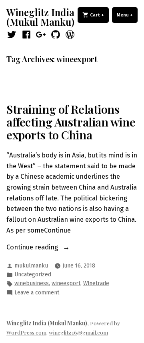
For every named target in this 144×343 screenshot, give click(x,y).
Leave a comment (36, 293)
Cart (99, 15)
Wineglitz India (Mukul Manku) (40, 17)
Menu (127, 15)
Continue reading (48, 248)
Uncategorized (32, 274)
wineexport (66, 283)
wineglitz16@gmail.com (78, 332)
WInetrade (96, 283)
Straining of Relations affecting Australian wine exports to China (70, 122)
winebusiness (31, 283)
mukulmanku (31, 265)
